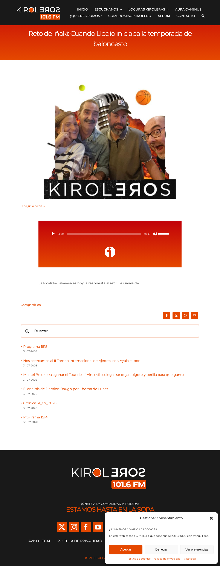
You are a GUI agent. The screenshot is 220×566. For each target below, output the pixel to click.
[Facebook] (166, 315)
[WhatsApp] (185, 315)
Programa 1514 (35, 417)
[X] (176, 315)
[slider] (164, 233)
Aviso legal (189, 558)
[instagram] (74, 527)
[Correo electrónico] (194, 315)
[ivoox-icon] (110, 248)
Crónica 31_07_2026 (40, 403)
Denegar (161, 549)
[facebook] (86, 527)
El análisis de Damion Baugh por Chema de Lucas (65, 389)
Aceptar (125, 549)
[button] (211, 518)
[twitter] (62, 527)
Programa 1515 (35, 347)
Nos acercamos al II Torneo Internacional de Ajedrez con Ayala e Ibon (82, 361)
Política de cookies (139, 558)
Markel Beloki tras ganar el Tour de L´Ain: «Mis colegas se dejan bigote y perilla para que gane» (103, 375)
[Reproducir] (53, 234)
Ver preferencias (196, 549)
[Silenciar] (155, 234)
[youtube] (98, 527)
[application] (110, 233)
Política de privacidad (166, 558)
